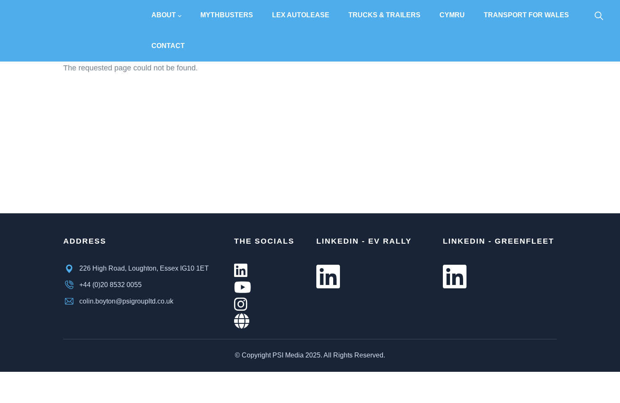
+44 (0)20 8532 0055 (110, 284)
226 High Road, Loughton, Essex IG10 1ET (144, 268)
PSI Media (288, 355)
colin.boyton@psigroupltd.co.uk (126, 301)
